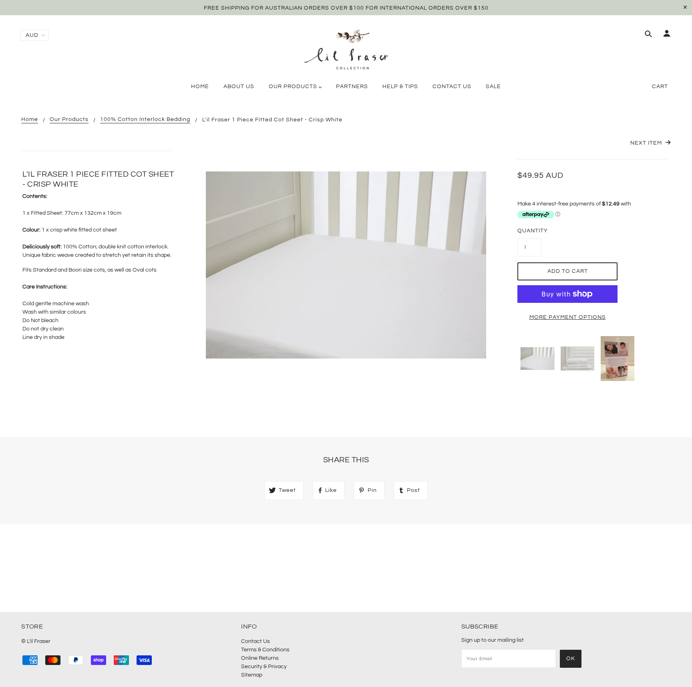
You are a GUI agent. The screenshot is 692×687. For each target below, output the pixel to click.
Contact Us (255, 641)
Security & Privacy (264, 666)
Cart (660, 86)
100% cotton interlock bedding (145, 119)
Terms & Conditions (265, 650)
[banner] (346, 49)
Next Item (647, 143)
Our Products (69, 119)
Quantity (529, 231)
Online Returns (260, 658)
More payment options (567, 317)
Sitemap (251, 675)
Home (29, 119)
